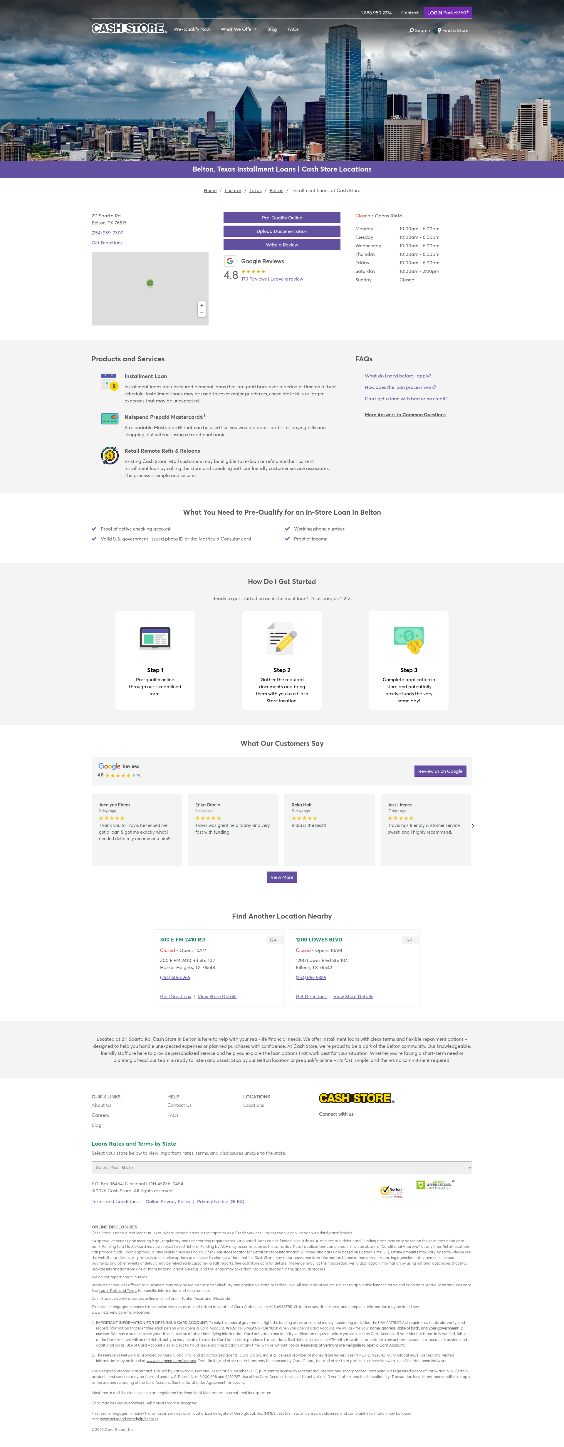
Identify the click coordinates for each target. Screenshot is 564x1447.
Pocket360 (448, 12)
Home (210, 190)
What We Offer (237, 29)
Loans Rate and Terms (118, 1290)
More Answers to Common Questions (405, 414)
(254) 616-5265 (175, 977)
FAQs (293, 29)
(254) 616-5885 (311, 977)
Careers (100, 1115)
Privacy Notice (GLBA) (220, 1201)
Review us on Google (440, 771)
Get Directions (107, 243)
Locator (233, 190)
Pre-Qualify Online (282, 218)
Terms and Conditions (115, 1201)
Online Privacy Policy (167, 1201)
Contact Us (179, 1105)
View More (282, 877)
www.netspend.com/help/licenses (129, 1418)
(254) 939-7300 (108, 233)
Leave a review (287, 279)
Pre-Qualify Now (192, 29)
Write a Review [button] (282, 245)
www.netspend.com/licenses (171, 1360)
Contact (410, 13)
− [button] (202, 313)
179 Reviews (254, 279)
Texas (255, 190)
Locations (253, 1105)
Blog (272, 29)
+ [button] (202, 305)
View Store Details (217, 996)
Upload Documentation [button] (282, 231)
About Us (101, 1105)
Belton (276, 190)
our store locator (231, 1252)
